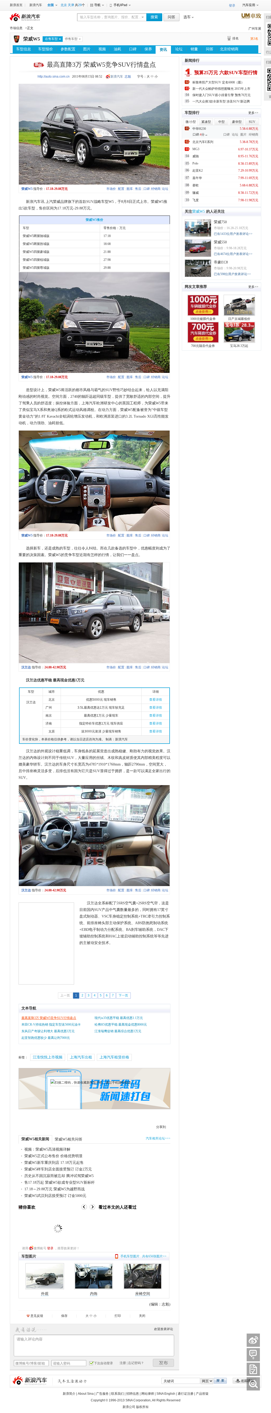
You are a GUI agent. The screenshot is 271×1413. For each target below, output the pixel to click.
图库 (130, 189)
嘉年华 (197, 178)
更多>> (253, 113)
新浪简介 (69, 1394)
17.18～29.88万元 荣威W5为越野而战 (54, 1189)
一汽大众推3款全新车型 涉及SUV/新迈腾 (221, 101)
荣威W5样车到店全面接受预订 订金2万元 (58, 1169)
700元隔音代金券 (203, 346)
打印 (118, 1316)
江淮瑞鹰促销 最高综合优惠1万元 (117, 1031)
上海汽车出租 (81, 1057)
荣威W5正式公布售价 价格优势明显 (53, 1156)
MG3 (195, 149)
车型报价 (45, 49)
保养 (148, 49)
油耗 (117, 49)
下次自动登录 (103, 1363)
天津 (71, 5)
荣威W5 (31, 39)
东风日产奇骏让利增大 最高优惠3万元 (48, 1031)
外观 (44, 1294)
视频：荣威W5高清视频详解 (47, 1149)
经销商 (156, 189)
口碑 (133, 49)
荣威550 (220, 242)
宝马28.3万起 (239, 346)
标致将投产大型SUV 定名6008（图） (218, 82)
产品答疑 (202, 1394)
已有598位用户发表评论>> (232, 274)
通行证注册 (185, 1394)
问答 (171, 17)
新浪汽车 (35, 5)
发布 (163, 1362)
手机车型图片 (129, 1256)
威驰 (195, 156)
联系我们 (117, 1394)
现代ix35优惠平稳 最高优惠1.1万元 (118, 1018)
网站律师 (147, 1394)
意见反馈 (36, 1316)
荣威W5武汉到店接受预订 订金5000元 (55, 1196)
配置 (121, 189)
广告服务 (102, 1394)
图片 (87, 49)
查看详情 (155, 699)
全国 (50, 5)
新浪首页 (16, 5)
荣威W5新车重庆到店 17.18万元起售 (54, 1163)
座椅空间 (142, 1294)
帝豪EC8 (221, 262)
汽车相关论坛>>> (158, 1138)
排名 (235, 38)
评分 (253, 1369)
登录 (50, 1248)
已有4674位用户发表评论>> (233, 254)
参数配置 (68, 49)
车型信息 (23, 49)
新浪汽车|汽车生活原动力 (72, 1381)
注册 (123, 1363)
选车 (187, 17)
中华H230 (199, 129)
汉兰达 (26, 667)
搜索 (154, 17)
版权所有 (142, 1407)
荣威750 (220, 222)
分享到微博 (253, 1340)
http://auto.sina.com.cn (54, 76)
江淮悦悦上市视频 (47, 1057)
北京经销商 (229, 49)
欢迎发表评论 (163, 1329)
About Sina (86, 1394)
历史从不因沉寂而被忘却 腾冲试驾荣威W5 (59, 1176)
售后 (138, 189)
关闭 (142, 1316)
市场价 (111, 189)
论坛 (179, 49)
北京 (64, 5)
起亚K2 (197, 170)
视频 (102, 49)
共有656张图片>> (154, 1256)
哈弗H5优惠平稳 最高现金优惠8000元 (120, 1024)
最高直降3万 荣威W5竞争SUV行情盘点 (48, 1018)
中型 (221, 122)
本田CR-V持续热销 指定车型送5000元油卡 (51, 1024)
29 (80, 5)
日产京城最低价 (239, 319)
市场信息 (16, 28)
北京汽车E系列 (202, 142)
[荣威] (17, 42)
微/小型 (191, 122)
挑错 (253, 1383)
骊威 (195, 193)
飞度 (195, 200)
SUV (252, 122)
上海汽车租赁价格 (114, 1057)
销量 (194, 49)
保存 (64, 1316)
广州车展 (255, 28)
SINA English (165, 1394)
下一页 (123, 995)
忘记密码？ (136, 1363)
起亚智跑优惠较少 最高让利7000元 (45, 1038)
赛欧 (195, 185)
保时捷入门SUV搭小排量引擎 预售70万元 (221, 95)
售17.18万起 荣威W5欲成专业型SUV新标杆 (59, 1182)
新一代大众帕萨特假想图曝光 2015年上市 (221, 89)
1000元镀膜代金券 (203, 319)
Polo (195, 163)
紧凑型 (206, 122)
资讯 (163, 50)
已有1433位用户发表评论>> (233, 234)
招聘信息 (132, 1394)
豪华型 (237, 122)
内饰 (93, 1294)
